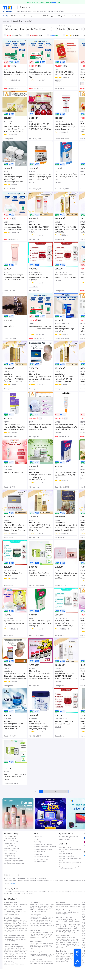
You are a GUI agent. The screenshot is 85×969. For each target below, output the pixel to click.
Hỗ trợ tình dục (19, 956)
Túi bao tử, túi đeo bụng (46, 963)
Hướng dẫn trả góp (9, 856)
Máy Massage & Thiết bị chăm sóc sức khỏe (16, 950)
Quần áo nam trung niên (41, 925)
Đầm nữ (37, 904)
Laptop (73, 932)
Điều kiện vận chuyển (40, 861)
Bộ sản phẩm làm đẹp (15, 957)
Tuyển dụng (37, 842)
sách (56, 11)
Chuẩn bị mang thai (13, 914)
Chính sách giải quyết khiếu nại (43, 849)
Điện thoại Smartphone (11, 937)
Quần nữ (42, 904)
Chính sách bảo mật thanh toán (43, 844)
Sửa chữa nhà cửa (65, 939)
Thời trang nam (35, 915)
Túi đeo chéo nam (40, 961)
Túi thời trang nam (36, 959)
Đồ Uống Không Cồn (67, 960)
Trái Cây (6, 920)
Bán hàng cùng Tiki (64, 839)
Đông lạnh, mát (16, 923)
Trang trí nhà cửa (61, 937)
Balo (57, 904)
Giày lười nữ (45, 936)
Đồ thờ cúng (63, 946)
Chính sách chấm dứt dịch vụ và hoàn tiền (70, 863)
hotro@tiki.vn (19, 860)
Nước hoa (11, 956)
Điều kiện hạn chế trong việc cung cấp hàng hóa (70, 850)
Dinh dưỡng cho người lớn (14, 911)
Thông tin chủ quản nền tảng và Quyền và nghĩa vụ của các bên (70, 867)
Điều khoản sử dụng (40, 851)
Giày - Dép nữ (35, 930)
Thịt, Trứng (13, 920)
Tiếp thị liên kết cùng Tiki (41, 856)
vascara (6, 892)
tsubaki (31, 893)
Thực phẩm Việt (19, 922)
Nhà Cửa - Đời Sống (63, 935)
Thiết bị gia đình (20, 964)
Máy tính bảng (12, 941)
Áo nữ (32, 904)
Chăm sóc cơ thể (13, 950)
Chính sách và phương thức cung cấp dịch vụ (70, 859)
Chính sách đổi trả (9, 853)
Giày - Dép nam (35, 941)
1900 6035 (12, 883)
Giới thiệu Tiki (38, 837)
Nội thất (65, 941)
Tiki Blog (36, 839)
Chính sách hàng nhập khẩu (12, 858)
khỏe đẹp (43, 11)
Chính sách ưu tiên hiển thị (66, 856)
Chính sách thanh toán (65, 853)
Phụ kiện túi (49, 956)
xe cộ (30, 11)
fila (27, 893)
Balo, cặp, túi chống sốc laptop (68, 905)
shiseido (6, 893)
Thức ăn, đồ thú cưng (13, 930)
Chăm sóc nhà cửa (15, 932)
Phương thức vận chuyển (11, 848)
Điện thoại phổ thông (13, 939)
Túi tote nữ (41, 956)
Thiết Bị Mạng (66, 930)
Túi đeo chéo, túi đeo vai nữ (38, 954)
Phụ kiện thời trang (63, 910)
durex (45, 892)
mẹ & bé (36, 11)
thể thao (61, 11)
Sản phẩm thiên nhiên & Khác (14, 952)
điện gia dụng (22, 11)
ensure (41, 892)
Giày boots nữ (37, 936)
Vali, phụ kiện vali (75, 906)
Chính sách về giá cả (65, 847)
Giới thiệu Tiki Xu (39, 854)
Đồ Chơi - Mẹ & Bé (10, 902)
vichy (23, 893)
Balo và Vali (60, 902)
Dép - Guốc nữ (43, 932)
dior (11, 892)
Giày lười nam (34, 943)
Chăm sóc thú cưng (62, 953)
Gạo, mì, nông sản (13, 925)
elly (56, 892)
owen (36, 892)
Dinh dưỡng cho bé (13, 909)
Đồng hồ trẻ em (75, 921)
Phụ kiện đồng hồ (65, 921)
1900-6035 (12, 837)
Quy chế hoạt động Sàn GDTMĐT (69, 837)
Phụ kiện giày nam (39, 946)
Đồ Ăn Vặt (63, 958)
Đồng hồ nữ (66, 919)
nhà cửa (50, 11)
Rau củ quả (10, 922)
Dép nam (39, 945)
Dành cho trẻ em (13, 928)
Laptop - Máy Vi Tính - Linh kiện (68, 925)
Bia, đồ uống (10, 927)
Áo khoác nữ (44, 906)
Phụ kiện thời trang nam (67, 913)
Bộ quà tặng (65, 961)
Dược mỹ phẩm (20, 958)
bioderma (51, 892)
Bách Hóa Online (62, 951)
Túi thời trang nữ (36, 952)
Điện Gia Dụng (9, 962)
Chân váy (43, 908)
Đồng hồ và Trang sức (64, 917)
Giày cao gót (34, 932)
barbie (31, 892)
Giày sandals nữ (40, 934)
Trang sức (59, 919)
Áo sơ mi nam (42, 918)
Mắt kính (72, 912)
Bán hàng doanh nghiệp (41, 859)
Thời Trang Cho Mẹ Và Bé (11, 904)
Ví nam (32, 961)
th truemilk (25, 892)
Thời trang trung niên (40, 911)
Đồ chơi (22, 904)
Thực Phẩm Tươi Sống (12, 918)
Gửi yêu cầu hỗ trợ (9, 843)
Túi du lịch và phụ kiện (66, 904)
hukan (18, 893)
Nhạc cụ (70, 946)
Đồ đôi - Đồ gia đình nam (43, 922)
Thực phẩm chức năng (14, 948)
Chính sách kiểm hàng (10, 851)
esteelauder (17, 892)
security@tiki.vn (19, 863)
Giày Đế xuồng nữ (42, 937)
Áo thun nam (34, 917)
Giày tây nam (43, 943)
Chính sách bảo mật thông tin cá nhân (45, 846)
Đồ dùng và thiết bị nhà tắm (68, 942)
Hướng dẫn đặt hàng (10, 846)
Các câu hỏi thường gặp (11, 841)
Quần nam (42, 917)
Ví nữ (49, 954)
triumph (75, 892)
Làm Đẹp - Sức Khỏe (11, 944)
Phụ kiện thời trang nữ (62, 912)
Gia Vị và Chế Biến (65, 956)
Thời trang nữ (35, 902)
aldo (70, 892)
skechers (65, 892)
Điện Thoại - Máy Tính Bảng (14, 935)
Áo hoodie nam (38, 920)
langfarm (13, 893)
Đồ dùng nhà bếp (9, 964)
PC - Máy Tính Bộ (64, 932)
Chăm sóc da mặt (9, 946)
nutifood (80, 892)
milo (60, 892)
